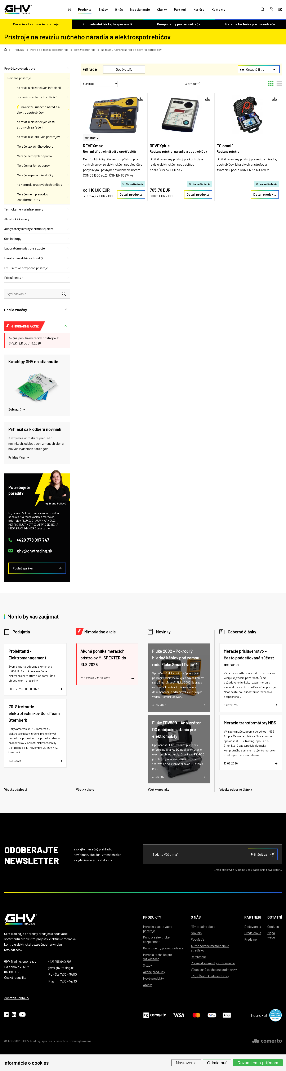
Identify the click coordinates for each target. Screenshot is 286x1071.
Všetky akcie (85, 789)
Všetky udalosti (15, 789)
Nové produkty (153, 978)
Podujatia (21, 631)
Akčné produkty (154, 972)
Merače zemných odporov (35, 156)
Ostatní (274, 917)
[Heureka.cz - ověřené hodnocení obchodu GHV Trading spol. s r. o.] (275, 1015)
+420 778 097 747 (33, 539)
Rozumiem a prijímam (257, 1062)
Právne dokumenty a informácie (213, 963)
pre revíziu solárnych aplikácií (37, 97)
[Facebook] (6, 1015)
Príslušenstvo (13, 277)
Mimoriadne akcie (100, 631)
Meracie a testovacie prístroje (36, 24)
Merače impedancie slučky (35, 175)
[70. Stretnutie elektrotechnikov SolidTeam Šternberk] (35, 733)
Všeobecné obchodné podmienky (214, 969)
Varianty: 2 (91, 137)
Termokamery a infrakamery (23, 209)
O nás (119, 9)
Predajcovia (252, 933)
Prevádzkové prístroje (19, 68)
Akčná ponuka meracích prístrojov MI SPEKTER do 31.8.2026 (34, 340)
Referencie (198, 957)
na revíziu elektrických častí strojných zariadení (36, 124)
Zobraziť (14, 409)
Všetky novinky (158, 789)
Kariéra (198, 9)
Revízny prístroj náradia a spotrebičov (178, 151)
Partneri (180, 9)
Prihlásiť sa (16, 457)
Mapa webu (271, 935)
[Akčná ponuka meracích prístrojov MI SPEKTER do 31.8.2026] (107, 664)
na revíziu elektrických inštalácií (39, 88)
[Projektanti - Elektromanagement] (35, 669)
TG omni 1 (225, 145)
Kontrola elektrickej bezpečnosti (107, 24)
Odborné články (242, 631)
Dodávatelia (252, 926)
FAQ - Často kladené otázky (210, 976)
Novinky (163, 631)
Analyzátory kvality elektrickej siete (29, 229)
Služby (103, 9)
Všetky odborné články (235, 789)
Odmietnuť (217, 1062)
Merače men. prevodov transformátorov (32, 196)
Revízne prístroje (19, 78)
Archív (147, 985)
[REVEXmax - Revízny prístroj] (114, 114)
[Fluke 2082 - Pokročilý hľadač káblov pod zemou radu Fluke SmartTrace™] (179, 677)
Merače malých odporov (33, 165)
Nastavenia (186, 1062)
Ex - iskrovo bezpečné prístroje (26, 268)
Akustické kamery (16, 219)
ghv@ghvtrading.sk (34, 550)
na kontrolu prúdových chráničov (39, 184)
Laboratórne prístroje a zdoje (24, 248)
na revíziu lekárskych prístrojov (38, 137)
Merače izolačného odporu (35, 146)
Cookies (273, 926)
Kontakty (218, 9)
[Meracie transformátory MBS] (251, 742)
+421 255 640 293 (59, 961)
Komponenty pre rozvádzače (178, 24)
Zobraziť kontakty (16, 998)
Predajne (250, 939)
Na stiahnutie (140, 9)
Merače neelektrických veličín (24, 258)
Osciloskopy (12, 238)
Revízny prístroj (228, 151)
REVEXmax (93, 145)
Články (162, 9)
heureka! (259, 1015)
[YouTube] (22, 1015)
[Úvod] (69, 9)
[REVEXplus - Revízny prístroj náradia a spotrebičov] (181, 114)
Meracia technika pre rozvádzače (157, 957)
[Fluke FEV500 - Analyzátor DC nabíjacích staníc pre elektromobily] (179, 749)
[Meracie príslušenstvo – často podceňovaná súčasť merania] (251, 677)
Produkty (84, 9)
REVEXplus (160, 145)
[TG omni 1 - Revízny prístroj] (248, 114)
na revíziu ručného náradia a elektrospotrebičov (38, 109)
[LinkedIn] (14, 1015)
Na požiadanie (135, 183)
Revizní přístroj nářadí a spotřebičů (109, 151)
